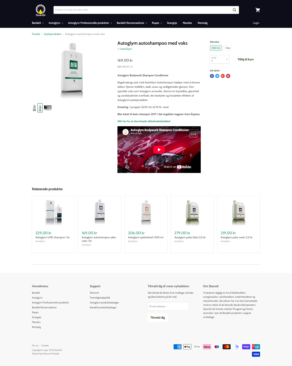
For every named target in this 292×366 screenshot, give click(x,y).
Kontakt (45, 345)
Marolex (187, 22)
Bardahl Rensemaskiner (131, 22)
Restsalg (203, 22)
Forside (36, 34)
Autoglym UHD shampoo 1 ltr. (52, 237)
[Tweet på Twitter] (217, 76)
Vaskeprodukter (52, 34)
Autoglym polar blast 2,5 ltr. (190, 237)
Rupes (156, 22)
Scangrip (172, 22)
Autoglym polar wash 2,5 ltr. (237, 237)
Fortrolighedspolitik (100, 297)
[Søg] (234, 10)
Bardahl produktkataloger (103, 307)
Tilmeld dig (157, 317)
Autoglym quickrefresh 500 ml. (146, 237)
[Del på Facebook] (212, 76)
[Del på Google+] (223, 76)
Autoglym (55, 22)
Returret (94, 292)
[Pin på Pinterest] (228, 76)
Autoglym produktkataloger (104, 302)
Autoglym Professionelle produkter (89, 22)
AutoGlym (126, 48)
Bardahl (37, 22)
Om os (35, 345)
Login (256, 22)
